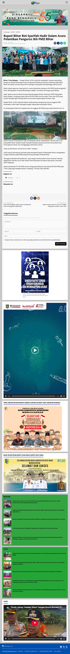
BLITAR (15, 43)
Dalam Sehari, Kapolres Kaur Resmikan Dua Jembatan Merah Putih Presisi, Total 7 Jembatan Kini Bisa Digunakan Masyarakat (37, 501)
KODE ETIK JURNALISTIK (31, 651)
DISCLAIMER (57, 651)
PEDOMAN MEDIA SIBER (45, 651)
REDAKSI (21, 651)
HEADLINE (20, 43)
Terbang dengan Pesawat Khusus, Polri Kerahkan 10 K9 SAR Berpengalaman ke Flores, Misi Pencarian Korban (39, 590)
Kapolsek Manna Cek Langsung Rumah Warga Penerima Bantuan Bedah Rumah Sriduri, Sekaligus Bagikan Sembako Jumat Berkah (38, 538)
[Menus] (3, 2)
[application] (35, 350)
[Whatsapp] (64, 43)
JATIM (24, 43)
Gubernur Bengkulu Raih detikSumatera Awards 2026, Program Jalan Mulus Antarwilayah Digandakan (38, 510)
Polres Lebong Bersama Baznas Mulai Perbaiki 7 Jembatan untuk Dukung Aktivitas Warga (39, 519)
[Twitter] (35, 198)
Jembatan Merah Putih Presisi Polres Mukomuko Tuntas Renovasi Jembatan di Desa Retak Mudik (39, 554)
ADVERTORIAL (7, 43)
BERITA (12, 43)
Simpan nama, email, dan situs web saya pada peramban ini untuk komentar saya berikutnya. (32, 240)
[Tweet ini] (58, 43)
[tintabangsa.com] (35, 2)
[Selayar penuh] (64, 396)
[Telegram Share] (61, 43)
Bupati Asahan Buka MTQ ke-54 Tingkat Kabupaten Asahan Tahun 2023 (54, 204)
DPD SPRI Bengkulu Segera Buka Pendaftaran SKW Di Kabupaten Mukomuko (17, 204)
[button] (35, 350)
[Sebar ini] (55, 43)
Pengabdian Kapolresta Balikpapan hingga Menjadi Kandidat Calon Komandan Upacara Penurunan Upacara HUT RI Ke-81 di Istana (38, 581)
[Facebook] (31, 198)
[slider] (33, 396)
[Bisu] (61, 396)
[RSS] (38, 198)
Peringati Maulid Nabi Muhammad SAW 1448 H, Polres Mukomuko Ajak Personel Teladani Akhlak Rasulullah (39, 563)
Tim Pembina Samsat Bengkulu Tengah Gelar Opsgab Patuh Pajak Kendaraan (35, 528)
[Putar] (6, 396)
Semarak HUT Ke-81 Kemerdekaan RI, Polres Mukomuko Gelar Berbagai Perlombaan (37, 571)
